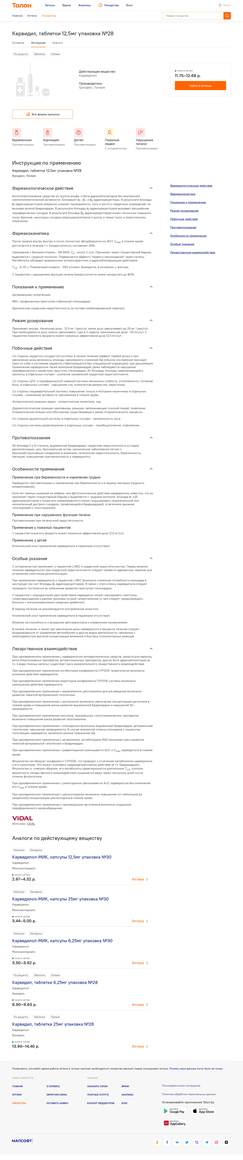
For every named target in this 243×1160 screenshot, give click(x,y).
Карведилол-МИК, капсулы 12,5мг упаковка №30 (61, 857)
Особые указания (182, 244)
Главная (17, 1086)
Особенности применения (188, 236)
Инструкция (38, 42)
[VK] (176, 1142)
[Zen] (226, 1142)
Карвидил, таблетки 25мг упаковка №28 (53, 1024)
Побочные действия (184, 219)
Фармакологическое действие (191, 185)
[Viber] (196, 1142)
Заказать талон (97, 1086)
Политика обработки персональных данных (189, 1094)
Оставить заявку (58, 1103)
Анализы (127, 1094)
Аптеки (138, 879)
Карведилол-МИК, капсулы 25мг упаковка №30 (60, 899)
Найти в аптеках (200, 85)
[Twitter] (186, 1142)
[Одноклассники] (157, 1142)
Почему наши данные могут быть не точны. (196, 1068)
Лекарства (19, 1103)
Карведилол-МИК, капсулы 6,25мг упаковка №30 (62, 940)
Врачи (125, 1086)
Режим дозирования (184, 210)
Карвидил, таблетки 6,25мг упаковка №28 (55, 982)
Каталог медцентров (100, 1103)
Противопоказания (183, 227)
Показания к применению (188, 202)
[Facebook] (167, 1142)
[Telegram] (206, 1142)
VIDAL (31, 824)
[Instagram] (216, 1142)
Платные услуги (98, 1094)
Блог (125, 1103)
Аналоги (57, 42)
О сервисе (53, 1086)
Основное (18, 42)
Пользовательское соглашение (181, 1085)
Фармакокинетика (182, 194)
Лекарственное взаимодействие (192, 252)
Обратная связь (57, 1094)
